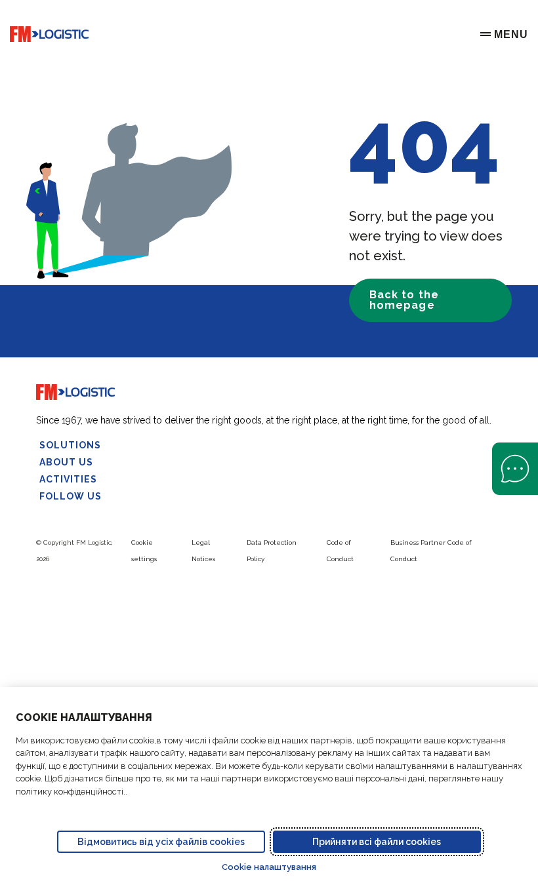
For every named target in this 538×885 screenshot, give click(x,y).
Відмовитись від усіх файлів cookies (161, 841)
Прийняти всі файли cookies (376, 841)
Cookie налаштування (269, 867)
